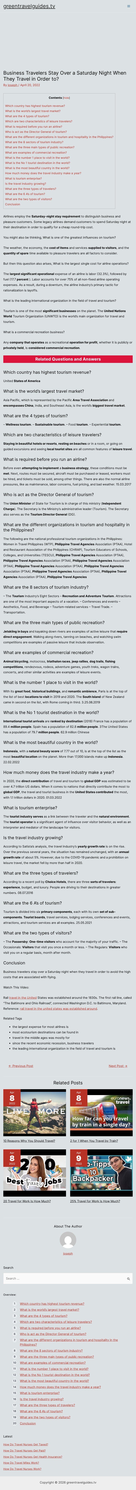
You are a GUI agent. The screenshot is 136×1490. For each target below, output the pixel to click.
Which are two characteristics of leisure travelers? (38, 121)
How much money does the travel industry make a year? (43, 173)
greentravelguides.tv (29, 6)
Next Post (118, 1066)
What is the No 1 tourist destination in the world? (37, 163)
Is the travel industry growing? (25, 183)
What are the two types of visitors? (28, 199)
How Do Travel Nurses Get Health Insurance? (32, 1456)
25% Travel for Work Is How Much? (95, 1201)
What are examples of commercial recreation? (36, 152)
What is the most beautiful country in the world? (37, 168)
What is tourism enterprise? (23, 178)
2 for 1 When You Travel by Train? (94, 1141)
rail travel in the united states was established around (58, 1008)
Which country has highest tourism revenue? (35, 106)
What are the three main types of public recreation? (39, 147)
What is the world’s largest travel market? (33, 111)
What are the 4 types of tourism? (27, 116)
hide (66, 97)
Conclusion (12, 204)
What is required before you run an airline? (33, 126)
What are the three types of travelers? (30, 189)
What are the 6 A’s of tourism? (25, 194)
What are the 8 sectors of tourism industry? (34, 142)
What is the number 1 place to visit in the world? (37, 157)
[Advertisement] (68, 37)
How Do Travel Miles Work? (21, 1462)
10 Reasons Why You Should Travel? (29, 1141)
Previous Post (20, 1066)
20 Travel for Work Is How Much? (27, 1201)
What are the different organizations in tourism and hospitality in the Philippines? (59, 137)
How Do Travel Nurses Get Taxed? (25, 1444)
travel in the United (23, 997)
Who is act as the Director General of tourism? (36, 131)
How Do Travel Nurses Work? (22, 1469)
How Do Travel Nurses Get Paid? (24, 1450)
